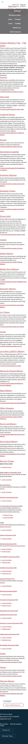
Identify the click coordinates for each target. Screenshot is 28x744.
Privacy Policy (4, 724)
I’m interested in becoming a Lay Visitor (12, 326)
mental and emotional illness (17, 546)
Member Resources (13, 6)
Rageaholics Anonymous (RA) (9, 611)
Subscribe (23, 4)
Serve (10, 23)
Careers (2, 725)
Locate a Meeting (7, 586)
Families (18, 23)
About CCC (15, 4)
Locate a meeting (7, 480)
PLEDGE (23, 6)
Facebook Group (6, 467)
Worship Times (7, 736)
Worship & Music (15, 15)
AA (3, 489)
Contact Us (6, 730)
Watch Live (17, 28)
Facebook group (6, 573)
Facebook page (6, 551)
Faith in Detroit (15, 32)
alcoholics (16, 487)
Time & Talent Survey (12, 705)
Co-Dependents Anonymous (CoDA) (11, 506)
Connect (18, 19)
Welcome (17, 11)
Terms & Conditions (16, 724)
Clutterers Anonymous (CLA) (9, 497)
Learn (10, 19)
